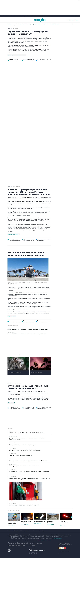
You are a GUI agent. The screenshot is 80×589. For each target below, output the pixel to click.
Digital (44, 24)
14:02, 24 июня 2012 (16, 28)
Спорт (30, 24)
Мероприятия (45, 531)
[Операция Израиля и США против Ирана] (14, 520)
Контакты (9, 531)
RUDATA (30, 549)
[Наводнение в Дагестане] (53, 520)
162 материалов (50, 524)
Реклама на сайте (37, 531)
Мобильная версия (4, 16)
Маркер (9, 550)
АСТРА (9, 551)
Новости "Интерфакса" (32, 547)
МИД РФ (17, 234)
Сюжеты (54, 24)
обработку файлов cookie (58, 538)
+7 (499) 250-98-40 (40, 540)
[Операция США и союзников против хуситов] (66, 520)
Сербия (13, 316)
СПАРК (9, 547)
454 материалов (37, 523)
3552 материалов (11, 525)
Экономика (24, 24)
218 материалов (63, 525)
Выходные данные (62, 552)
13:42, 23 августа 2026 (16, 70)
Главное (9, 24)
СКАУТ (9, 549)
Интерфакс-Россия (26, 16)
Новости (49, 24)
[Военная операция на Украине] (27, 520)
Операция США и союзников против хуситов (64, 523)
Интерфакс (40, 20)
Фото (58, 24)
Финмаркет (33, 16)
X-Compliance (10, 548)
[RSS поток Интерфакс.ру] (35, 553)
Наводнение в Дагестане (50, 522)
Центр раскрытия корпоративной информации (37, 550)
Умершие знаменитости (39, 521)
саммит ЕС (24, 55)
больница (18, 55)
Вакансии (30, 531)
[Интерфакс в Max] (36, 553)
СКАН (30, 548)
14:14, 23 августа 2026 (16, 186)
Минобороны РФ (11, 402)
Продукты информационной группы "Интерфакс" (25, 543)
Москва (39, 24)
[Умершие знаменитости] (40, 520)
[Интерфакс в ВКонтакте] (33, 553)
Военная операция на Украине (26, 522)
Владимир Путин (11, 125)
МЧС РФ (9, 316)
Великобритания (11, 234)
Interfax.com (19, 16)
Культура (35, 24)
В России (14, 24)
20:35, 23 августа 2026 (17, 383)
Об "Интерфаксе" (12, 16)
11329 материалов (24, 524)
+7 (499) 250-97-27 (48, 540)
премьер (13, 55)
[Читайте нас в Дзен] (29, 553)
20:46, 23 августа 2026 (15, 249)
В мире (19, 24)
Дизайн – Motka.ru (61, 553)
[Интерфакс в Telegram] (31, 553)
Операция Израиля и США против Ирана (13, 522)
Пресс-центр (24, 531)
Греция (9, 55)
